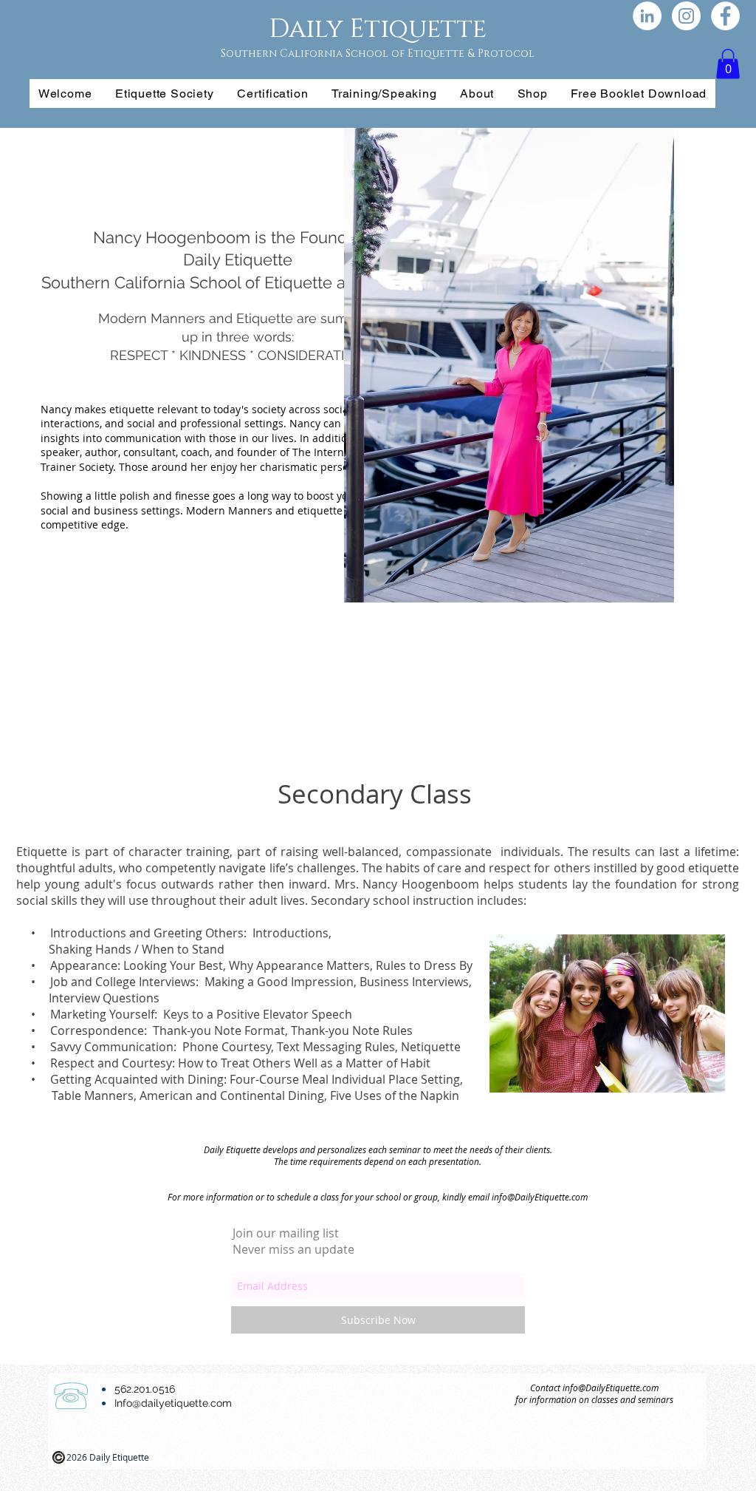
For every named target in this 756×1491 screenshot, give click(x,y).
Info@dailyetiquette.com (173, 1403)
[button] (727, 64)
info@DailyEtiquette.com (540, 1197)
